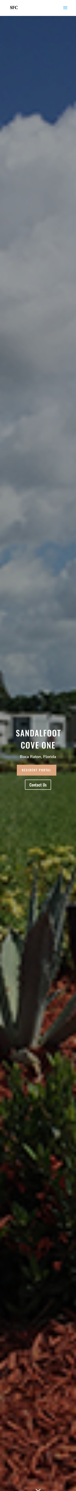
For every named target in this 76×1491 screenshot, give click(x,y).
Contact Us (38, 785)
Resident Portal (36, 770)
